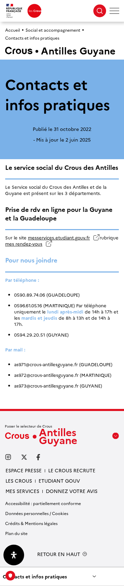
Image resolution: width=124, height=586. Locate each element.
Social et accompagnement (52, 30)
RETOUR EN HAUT (58, 554)
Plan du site (16, 533)
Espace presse (24, 470)
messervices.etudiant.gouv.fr (62, 237)
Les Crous (19, 480)
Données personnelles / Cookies (36, 513)
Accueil (12, 30)
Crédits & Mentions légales (31, 523)
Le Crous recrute (71, 470)
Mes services (22, 490)
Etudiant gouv (59, 480)
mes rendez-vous (28, 243)
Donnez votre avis (71, 490)
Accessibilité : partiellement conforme (43, 503)
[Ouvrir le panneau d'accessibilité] (13, 555)
